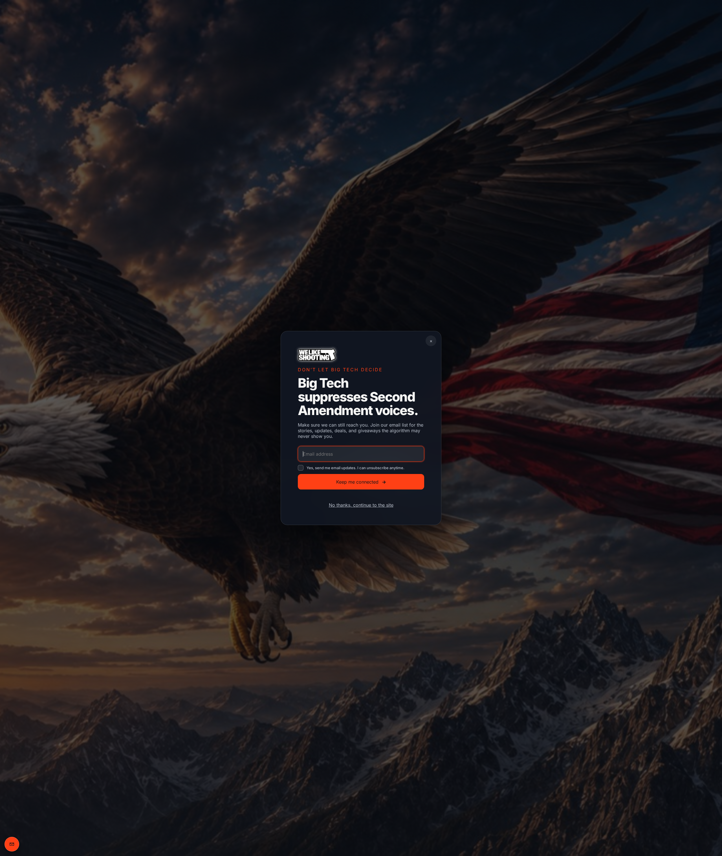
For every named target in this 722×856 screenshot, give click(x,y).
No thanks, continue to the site (361, 505)
